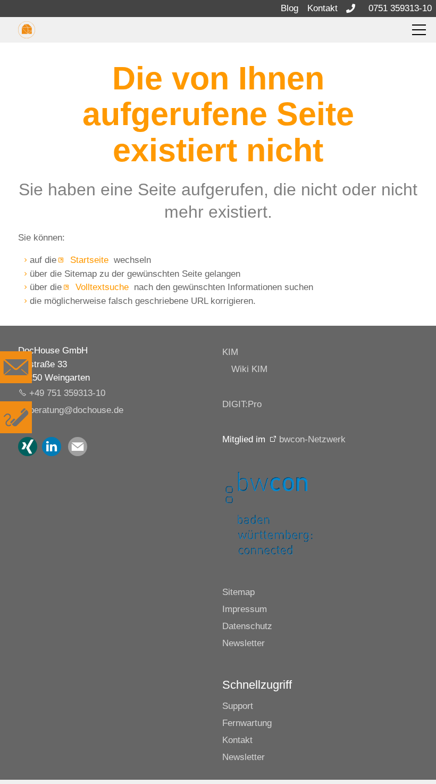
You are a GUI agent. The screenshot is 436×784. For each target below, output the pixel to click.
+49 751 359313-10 (67, 393)
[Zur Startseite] (26, 29)
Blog (289, 8)
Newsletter (243, 643)
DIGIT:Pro (242, 404)
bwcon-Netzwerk (312, 439)
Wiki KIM (249, 369)
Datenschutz (247, 626)
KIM (230, 352)
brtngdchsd (74, 410)
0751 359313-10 (400, 8)
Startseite (88, 260)
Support (237, 706)
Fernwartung (247, 723)
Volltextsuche (101, 287)
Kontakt (322, 8)
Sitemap (238, 592)
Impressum (244, 609)
